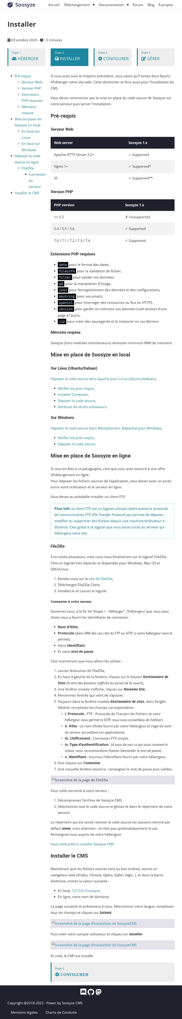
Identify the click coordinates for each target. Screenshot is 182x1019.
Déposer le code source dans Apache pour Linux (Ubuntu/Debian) (103, 378)
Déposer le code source (76, 400)
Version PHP (31, 88)
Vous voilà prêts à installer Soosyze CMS (82, 844)
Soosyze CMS (72, 1002)
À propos (166, 4)
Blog (151, 4)
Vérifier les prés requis (76, 388)
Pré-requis (23, 75)
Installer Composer (73, 394)
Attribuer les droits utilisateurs (82, 406)
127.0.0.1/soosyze (86, 890)
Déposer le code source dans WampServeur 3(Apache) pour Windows (106, 428)
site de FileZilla (101, 578)
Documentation (111, 4)
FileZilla (28, 168)
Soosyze (25, 4)
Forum (138, 4)
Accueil (54, 4)
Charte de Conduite (61, 1012)
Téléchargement (77, 4)
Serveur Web (32, 82)
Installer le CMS (27, 192)
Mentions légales (24, 1012)
